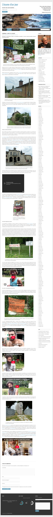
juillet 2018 (40, 239)
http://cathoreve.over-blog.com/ (43, 344)
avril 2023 (40, 162)
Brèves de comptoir (41, 61)
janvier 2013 (40, 323)
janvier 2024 (40, 150)
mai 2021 (40, 193)
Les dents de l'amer (41, 74)
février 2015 (40, 295)
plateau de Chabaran (18, 69)
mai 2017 (40, 258)
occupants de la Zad (8, 425)
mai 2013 (40, 318)
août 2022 (40, 173)
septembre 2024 (41, 139)
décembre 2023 (41, 151)
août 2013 (40, 314)
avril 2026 (40, 113)
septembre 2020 (41, 204)
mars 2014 (40, 308)
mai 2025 (40, 128)
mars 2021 (40, 196)
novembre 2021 (41, 185)
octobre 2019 (40, 219)
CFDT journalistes (41, 335)
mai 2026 (40, 112)
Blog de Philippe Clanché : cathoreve (44, 332)
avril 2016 (40, 276)
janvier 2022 (40, 182)
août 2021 (40, 189)
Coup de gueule (41, 65)
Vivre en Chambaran (27, 195)
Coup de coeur (41, 63)
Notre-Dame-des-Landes (22, 323)
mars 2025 (40, 131)
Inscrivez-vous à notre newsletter (8, 7)
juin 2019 (40, 224)
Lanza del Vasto (21, 435)
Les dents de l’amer (15, 29)
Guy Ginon (40, 343)
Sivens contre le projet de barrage (12, 323)
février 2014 (40, 310)
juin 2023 (40, 159)
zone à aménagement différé (8, 197)
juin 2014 (40, 304)
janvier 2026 (40, 117)
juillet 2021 (40, 190)
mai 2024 (40, 144)
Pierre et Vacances (30, 223)
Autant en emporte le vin (42, 59)
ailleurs (3, 428)
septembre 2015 (41, 285)
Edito (39, 70)
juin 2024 (40, 143)
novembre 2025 (41, 120)
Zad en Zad (8, 325)
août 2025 (40, 124)
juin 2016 (40, 273)
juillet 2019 (40, 223)
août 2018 (40, 238)
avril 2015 (40, 292)
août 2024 (40, 140)
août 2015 (40, 287)
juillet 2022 (40, 174)
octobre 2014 (40, 299)
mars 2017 (40, 261)
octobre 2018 (40, 235)
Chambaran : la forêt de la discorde (8, 33)
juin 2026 (40, 110)
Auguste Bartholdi (18, 143)
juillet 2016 (40, 272)
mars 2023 (40, 163)
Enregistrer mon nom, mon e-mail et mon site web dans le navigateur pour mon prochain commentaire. (17, 486)
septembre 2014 (41, 300)
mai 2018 (40, 242)
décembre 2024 (41, 135)
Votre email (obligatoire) (38, 497)
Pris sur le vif (22, 29)
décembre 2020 (41, 200)
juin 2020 (40, 208)
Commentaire (4, 467)
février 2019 (40, 230)
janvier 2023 (40, 166)
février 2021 (40, 197)
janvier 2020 (40, 215)
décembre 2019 (41, 216)
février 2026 (40, 116)
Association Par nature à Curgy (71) (44, 331)
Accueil (4, 29)
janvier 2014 (40, 311)
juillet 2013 (40, 315)
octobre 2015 (40, 284)
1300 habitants (9, 141)
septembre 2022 (41, 171)
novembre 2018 (41, 234)
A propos (28, 29)
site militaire (20, 72)
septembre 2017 (41, 253)
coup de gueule (41, 66)
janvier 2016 (40, 280)
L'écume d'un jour (10, 4)
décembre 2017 (41, 249)
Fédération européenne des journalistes (44, 340)
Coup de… (9, 29)
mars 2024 (40, 147)
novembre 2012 (41, 326)
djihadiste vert (24, 325)
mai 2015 (40, 291)
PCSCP (32, 225)
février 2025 (40, 132)
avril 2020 (40, 211)
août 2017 (40, 254)
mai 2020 (40, 209)
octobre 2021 (40, 186)
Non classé (40, 77)
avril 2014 (40, 307)
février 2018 (40, 246)
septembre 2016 (41, 269)
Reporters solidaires (41, 347)
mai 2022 (40, 177)
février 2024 (40, 148)
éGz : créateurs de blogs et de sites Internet (45, 336)
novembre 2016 (41, 266)
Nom (3, 476)
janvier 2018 (40, 247)
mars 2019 (40, 228)
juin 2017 (40, 257)
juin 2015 (40, 289)
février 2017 (40, 262)
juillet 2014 (40, 303)
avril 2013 (40, 319)
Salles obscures (41, 81)
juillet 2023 (40, 158)
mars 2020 (40, 212)
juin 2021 (40, 192)
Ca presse (40, 62)
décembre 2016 (41, 265)
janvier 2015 (40, 296)
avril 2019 (40, 227)
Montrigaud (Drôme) (19, 194)
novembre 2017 (41, 250)
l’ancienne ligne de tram (20, 102)
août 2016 (40, 270)
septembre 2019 (41, 220)
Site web (3, 483)
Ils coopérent (40, 73)
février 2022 (40, 181)
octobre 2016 (40, 268)
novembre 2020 (41, 201)
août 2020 (40, 205)
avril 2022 (40, 178)
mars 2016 (40, 277)
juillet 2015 (40, 288)
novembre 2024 (41, 136)
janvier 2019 (40, 231)
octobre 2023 (40, 154)
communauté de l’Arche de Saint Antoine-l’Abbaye (28, 434)
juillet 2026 (40, 109)
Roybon (3, 323)
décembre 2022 (41, 167)
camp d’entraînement (5, 73)
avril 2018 (40, 243)
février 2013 (40, 322)
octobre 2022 (40, 170)
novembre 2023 (41, 152)
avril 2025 (40, 129)
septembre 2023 (41, 155)
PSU (19, 432)
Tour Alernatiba (13, 428)
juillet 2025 (40, 125)
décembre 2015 (41, 281)
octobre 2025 (40, 121)
